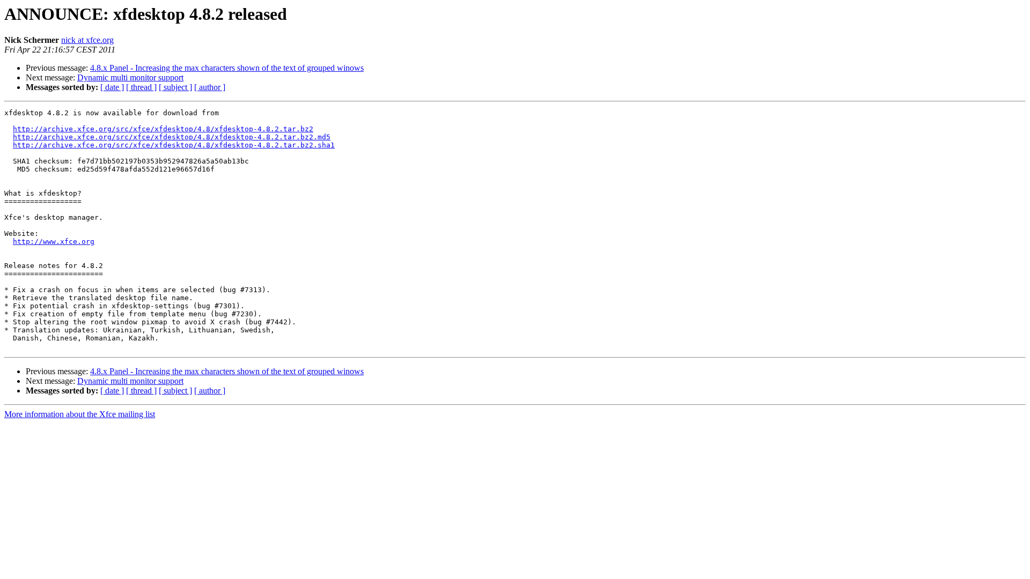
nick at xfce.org (87, 39)
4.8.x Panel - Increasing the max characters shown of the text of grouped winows (227, 67)
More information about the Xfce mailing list (79, 414)
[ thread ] (141, 87)
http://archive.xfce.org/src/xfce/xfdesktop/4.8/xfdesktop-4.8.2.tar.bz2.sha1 (174, 145)
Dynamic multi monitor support (130, 77)
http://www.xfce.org (53, 241)
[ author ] (209, 87)
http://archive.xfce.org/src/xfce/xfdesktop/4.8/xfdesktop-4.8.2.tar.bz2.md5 (171, 137)
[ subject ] (175, 87)
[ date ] (112, 87)
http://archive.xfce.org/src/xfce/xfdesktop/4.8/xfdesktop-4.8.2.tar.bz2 (163, 129)
